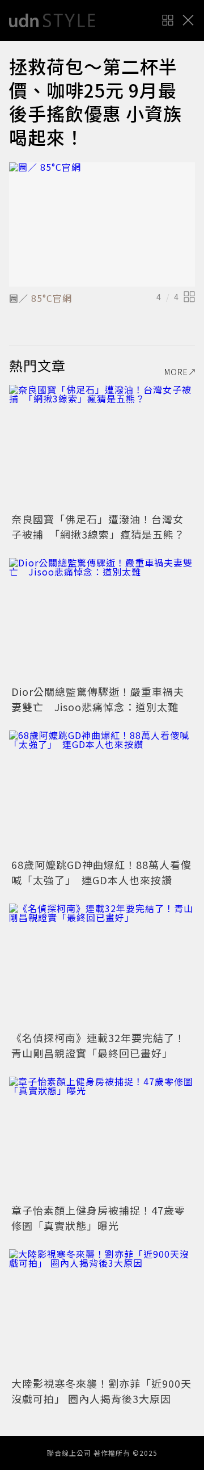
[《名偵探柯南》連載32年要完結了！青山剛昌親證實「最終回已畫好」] (102, 966)
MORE (176, 372)
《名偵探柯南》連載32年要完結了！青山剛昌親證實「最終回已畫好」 (98, 1045)
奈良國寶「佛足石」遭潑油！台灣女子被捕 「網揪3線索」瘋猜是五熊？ (98, 526)
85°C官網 (50, 298)
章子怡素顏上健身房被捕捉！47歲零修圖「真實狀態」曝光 (98, 1218)
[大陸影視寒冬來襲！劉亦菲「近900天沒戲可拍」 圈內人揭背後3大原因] (102, 1311)
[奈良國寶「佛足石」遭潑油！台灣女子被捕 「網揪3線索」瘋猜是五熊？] (102, 447)
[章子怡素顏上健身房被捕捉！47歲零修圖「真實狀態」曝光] (102, 1139)
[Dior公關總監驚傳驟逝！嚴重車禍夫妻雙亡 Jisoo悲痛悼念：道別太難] (102, 620)
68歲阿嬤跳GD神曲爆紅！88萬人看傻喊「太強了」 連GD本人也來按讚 (101, 872)
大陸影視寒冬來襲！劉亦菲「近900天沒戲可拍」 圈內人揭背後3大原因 (101, 1391)
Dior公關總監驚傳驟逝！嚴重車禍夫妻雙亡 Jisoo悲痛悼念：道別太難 (97, 699)
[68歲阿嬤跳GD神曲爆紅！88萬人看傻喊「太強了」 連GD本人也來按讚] (102, 792)
